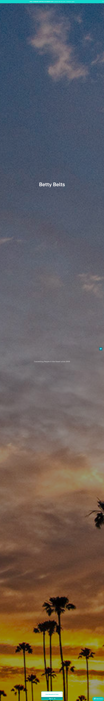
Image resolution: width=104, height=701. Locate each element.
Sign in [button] (51, 698)
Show (98, 699)
